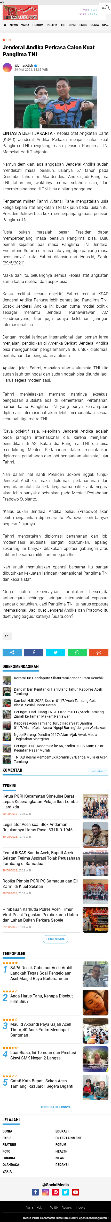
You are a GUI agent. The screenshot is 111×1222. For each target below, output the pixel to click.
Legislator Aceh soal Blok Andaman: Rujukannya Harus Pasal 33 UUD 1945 (38, 827)
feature (9, 1145)
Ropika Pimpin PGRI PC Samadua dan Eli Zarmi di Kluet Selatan (40, 884)
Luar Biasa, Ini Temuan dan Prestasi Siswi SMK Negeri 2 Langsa (43, 1055)
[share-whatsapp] (77, 652)
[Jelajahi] (105, 7)
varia (25, 25)
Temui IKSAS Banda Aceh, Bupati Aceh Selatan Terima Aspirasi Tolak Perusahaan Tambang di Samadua (41, 858)
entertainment (69, 1138)
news (14, 25)
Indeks (80, 1207)
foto (6, 1151)
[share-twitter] (55, 652)
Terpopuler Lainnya (55, 1107)
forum (61, 1145)
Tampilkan (97, 771)
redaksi (62, 1165)
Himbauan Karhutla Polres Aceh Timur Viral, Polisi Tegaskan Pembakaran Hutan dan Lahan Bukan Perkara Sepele (40, 915)
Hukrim (41, 1207)
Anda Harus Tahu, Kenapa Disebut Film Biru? (41, 999)
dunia (95, 25)
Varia (29, 1207)
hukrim (38, 25)
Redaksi (67, 1207)
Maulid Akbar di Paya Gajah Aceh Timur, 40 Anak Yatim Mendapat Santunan (40, 1030)
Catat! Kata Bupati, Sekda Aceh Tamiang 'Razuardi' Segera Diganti (41, 1083)
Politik (54, 1207)
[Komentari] (98, 652)
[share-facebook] (33, 652)
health (62, 1151)
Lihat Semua (55, 939)
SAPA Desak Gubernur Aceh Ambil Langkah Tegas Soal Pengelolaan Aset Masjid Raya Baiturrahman (41, 973)
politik (52, 25)
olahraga (11, 1165)
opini (72, 25)
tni (63, 25)
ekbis (83, 25)
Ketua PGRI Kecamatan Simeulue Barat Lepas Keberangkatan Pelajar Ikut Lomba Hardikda (40, 801)
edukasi (62, 1131)
